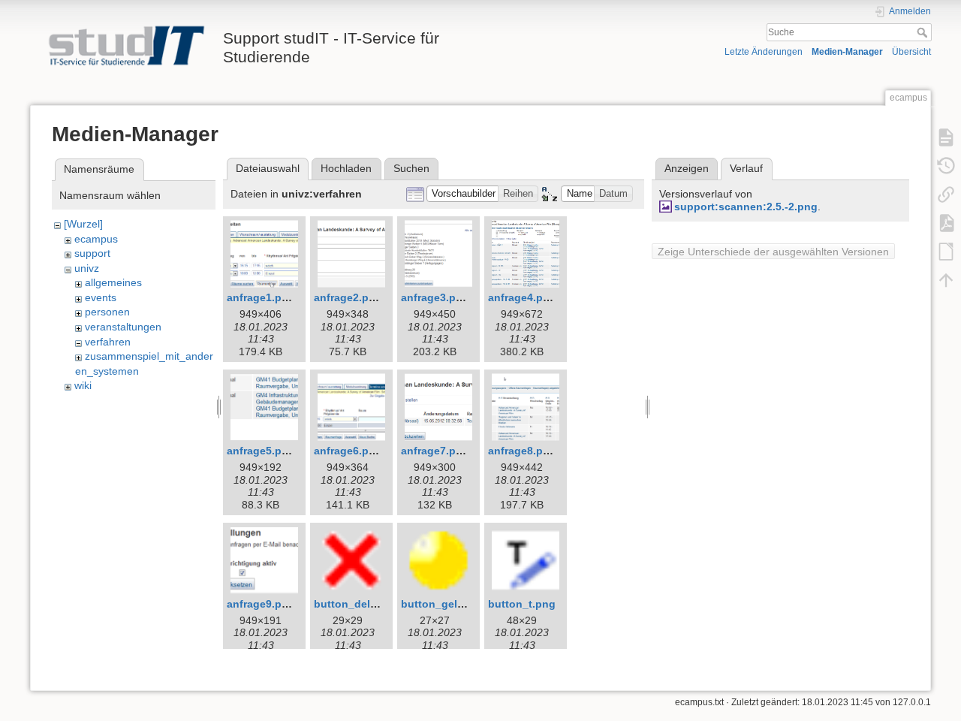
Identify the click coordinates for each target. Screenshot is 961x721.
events (100, 297)
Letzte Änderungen (764, 52)
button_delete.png (361, 604)
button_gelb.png (444, 604)
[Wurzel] (83, 224)
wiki (83, 385)
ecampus (96, 239)
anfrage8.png (522, 451)
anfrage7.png (435, 451)
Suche (924, 32)
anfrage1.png (261, 297)
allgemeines (113, 282)
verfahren (108, 342)
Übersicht (911, 52)
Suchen (411, 168)
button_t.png (522, 604)
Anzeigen (686, 168)
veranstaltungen (123, 327)
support (92, 253)
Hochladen (346, 168)
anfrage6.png (348, 451)
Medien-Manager (847, 52)
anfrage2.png (348, 297)
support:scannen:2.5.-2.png (746, 207)
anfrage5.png (261, 451)
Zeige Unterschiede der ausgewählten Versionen (773, 252)
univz (86, 268)
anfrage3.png (435, 297)
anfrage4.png (522, 297)
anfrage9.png (261, 604)
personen (107, 312)
